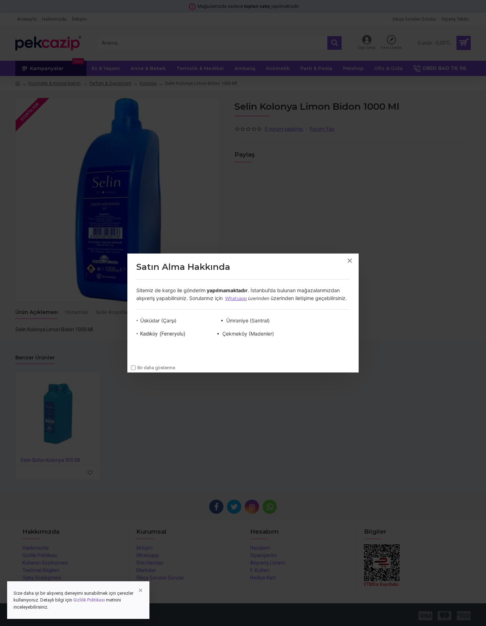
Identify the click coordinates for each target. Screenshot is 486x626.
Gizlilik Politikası (89, 600)
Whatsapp (236, 298)
